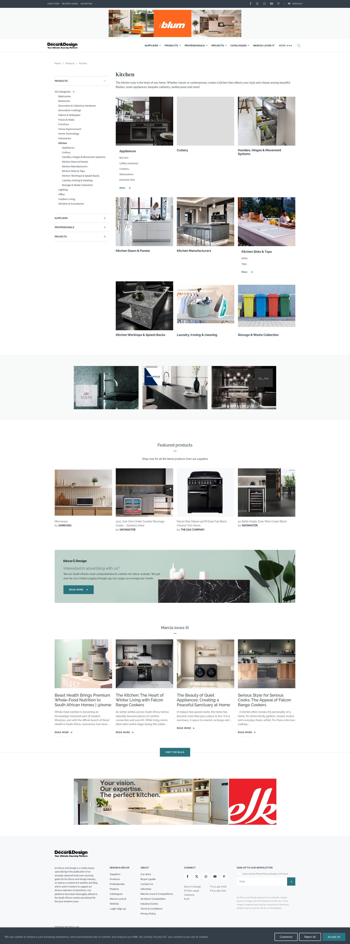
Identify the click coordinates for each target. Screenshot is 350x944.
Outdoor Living (66, 199)
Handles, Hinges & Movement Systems (83, 157)
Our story (53, 4)
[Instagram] (265, 4)
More (283, 45)
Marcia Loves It (264, 45)
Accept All (334, 936)
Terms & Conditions (151, 908)
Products (171, 45)
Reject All (310, 936)
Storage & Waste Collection (77, 185)
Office (61, 194)
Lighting (63, 189)
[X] (258, 4)
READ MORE (78, 590)
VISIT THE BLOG (175, 752)
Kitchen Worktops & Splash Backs (80, 175)
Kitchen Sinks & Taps (73, 171)
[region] (175, 935)
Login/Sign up (118, 908)
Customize (286, 936)
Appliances (68, 147)
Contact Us (147, 884)
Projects (217, 45)
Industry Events (149, 903)
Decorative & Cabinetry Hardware (77, 105)
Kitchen (62, 143)
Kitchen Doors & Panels (75, 161)
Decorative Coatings (69, 110)
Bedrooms (64, 101)
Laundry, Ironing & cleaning (77, 180)
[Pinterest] (279, 4)
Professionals (195, 45)
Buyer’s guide (148, 879)
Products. (61, 81)
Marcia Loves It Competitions (157, 894)
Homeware (64, 138)
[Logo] (62, 46)
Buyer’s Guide (70, 4)
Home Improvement (69, 129)
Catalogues (238, 45)
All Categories (64, 91)
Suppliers (151, 45)
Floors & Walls (66, 119)
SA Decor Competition (153, 898)
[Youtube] (272, 4)
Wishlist (297, 4)
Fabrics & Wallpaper (69, 115)
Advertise (86, 4)
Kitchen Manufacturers (74, 166)
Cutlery (66, 152)
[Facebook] (251, 4)
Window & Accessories (71, 203)
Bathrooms (64, 96)
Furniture (63, 124)
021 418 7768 (219, 886)
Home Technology (68, 133)
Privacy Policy (148, 913)
